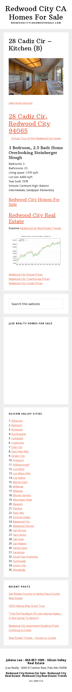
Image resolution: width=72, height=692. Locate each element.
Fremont (18, 460)
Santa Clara (20, 548)
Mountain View (22, 500)
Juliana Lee (14, 660)
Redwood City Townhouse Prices (29, 279)
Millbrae (18, 486)
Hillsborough (21, 465)
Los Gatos (19, 478)
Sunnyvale (19, 561)
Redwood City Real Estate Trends (40, 228)
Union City (19, 565)
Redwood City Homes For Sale (34, 202)
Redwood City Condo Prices (26, 283)
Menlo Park (20, 482)
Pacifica (17, 508)
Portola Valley (21, 517)
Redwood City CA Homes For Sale (36, 12)
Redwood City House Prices (26, 274)
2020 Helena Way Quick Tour (27, 606)
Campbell (17, 438)
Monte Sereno (22, 495)
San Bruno (19, 530)
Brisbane (17, 429)
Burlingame (18, 434)
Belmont (16, 425)
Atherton (17, 421)
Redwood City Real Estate (32, 218)
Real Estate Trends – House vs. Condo (32, 638)
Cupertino (17, 443)
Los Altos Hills (21, 473)
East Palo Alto (20, 451)
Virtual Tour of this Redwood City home (36, 138)
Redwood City (21, 521)
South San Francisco (25, 557)
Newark (18, 504)
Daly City (16, 447)
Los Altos (18, 469)
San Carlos (19, 535)
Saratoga (18, 552)
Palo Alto (18, 513)
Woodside (19, 570)
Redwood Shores (23, 526)
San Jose (18, 539)
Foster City (18, 456)
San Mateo (19, 543)
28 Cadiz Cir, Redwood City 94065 (29, 124)
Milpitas (18, 491)
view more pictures (20, 103)
